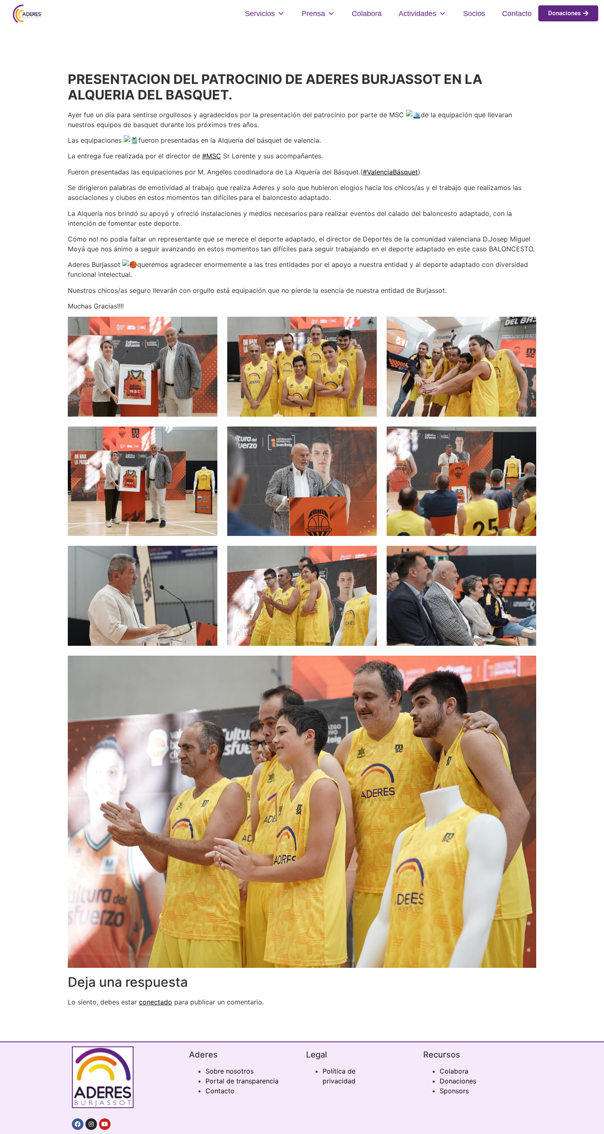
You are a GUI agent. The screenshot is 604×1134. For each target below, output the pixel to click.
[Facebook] (77, 1124)
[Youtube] (105, 1124)
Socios (474, 13)
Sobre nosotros (229, 1071)
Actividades (417, 13)
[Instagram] (91, 1124)
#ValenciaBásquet (390, 172)
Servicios (260, 13)
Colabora (367, 13)
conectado (155, 1002)
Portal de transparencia (242, 1081)
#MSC (211, 156)
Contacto (517, 13)
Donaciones (458, 1081)
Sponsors (454, 1091)
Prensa (313, 13)
